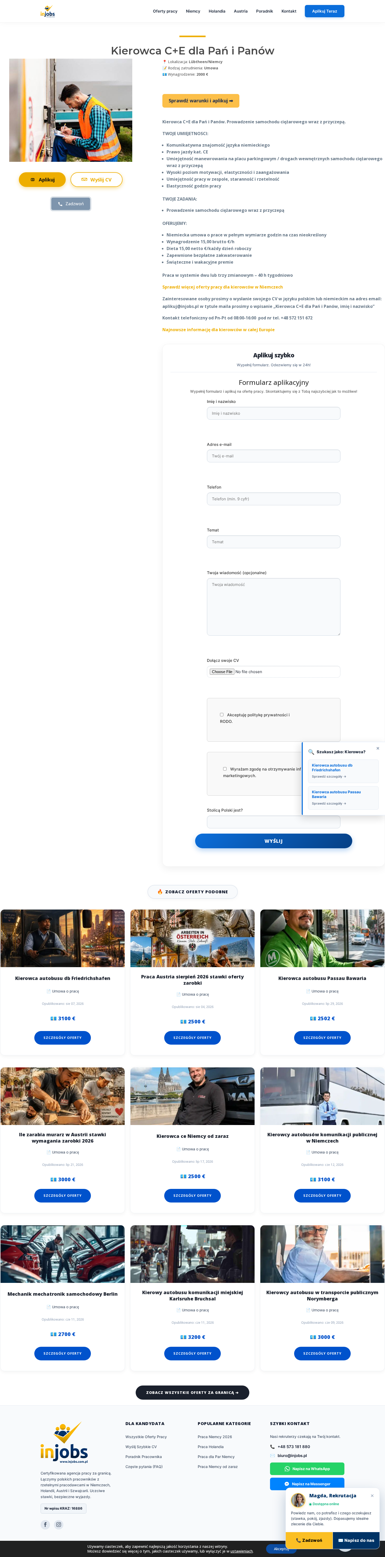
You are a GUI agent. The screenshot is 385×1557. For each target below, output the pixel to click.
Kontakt (289, 11)
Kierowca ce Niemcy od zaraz (193, 1136)
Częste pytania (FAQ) (144, 1466)
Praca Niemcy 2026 (215, 1436)
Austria (241, 11)
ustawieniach (241, 1551)
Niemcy (193, 11)
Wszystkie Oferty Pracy (146, 1436)
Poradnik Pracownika (143, 1456)
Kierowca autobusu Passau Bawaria (322, 978)
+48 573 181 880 (294, 1446)
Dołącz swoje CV (223, 660)
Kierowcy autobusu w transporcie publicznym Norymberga (322, 1295)
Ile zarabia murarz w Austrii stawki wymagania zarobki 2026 (62, 1138)
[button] (345, 1543)
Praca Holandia (211, 1446)
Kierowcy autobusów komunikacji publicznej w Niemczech (322, 1138)
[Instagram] (58, 1525)
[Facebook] (45, 1525)
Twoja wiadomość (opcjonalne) (237, 572)
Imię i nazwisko (221, 401)
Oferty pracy (165, 11)
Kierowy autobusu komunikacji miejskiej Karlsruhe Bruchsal (192, 1295)
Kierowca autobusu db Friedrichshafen (62, 978)
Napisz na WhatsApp (311, 1468)
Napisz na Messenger (311, 1484)
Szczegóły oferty (62, 1037)
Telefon (214, 487)
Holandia (217, 11)
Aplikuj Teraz (324, 11)
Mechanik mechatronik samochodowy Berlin (63, 1294)
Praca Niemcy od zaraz (218, 1466)
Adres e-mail (219, 444)
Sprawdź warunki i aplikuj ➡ (201, 100)
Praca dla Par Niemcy (216, 1456)
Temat (213, 530)
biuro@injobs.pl (292, 1455)
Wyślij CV (101, 179)
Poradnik (264, 11)
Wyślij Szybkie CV (141, 1446)
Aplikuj (47, 179)
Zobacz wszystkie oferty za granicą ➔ (192, 1392)
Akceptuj (281, 1548)
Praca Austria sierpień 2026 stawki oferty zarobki (192, 980)
